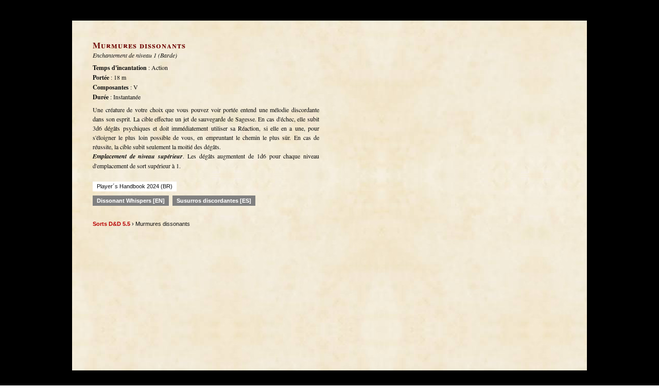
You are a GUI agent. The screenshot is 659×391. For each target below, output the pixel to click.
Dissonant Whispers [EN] (131, 201)
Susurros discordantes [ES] (214, 201)
